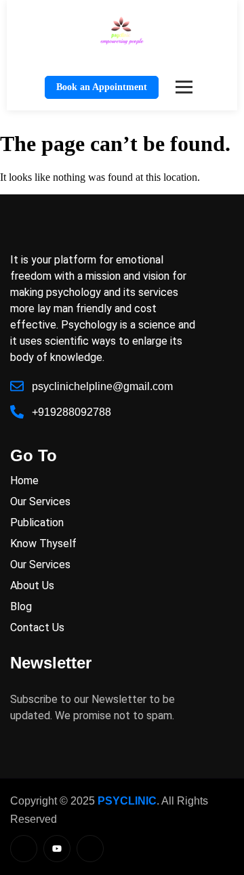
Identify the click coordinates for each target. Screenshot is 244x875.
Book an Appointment (101, 87)
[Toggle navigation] (184, 87)
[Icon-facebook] (90, 848)
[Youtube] (56, 848)
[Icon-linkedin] (23, 848)
